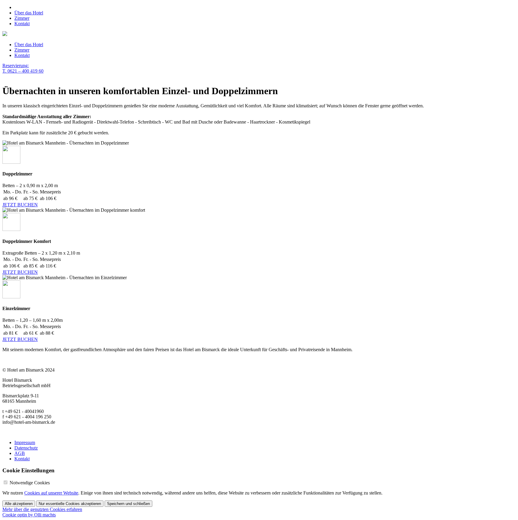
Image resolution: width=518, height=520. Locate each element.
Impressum (24, 442)
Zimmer (21, 18)
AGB (19, 453)
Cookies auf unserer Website (51, 492)
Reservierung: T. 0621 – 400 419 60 (22, 68)
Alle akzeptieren (19, 503)
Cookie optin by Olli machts (29, 514)
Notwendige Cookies (30, 482)
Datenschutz (26, 447)
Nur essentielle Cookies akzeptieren (70, 503)
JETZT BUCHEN (20, 204)
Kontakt (22, 23)
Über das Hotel (28, 12)
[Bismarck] (4, 34)
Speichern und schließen (128, 503)
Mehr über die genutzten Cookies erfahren (42, 509)
